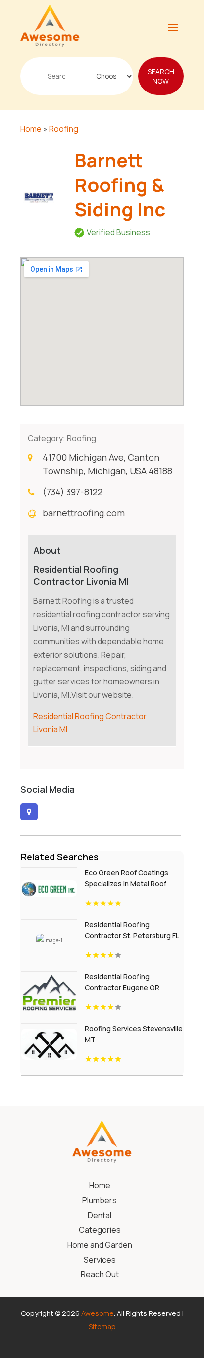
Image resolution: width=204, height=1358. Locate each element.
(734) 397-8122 (72, 492)
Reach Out (100, 1275)
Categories (100, 1230)
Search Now (161, 76)
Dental (99, 1216)
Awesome (97, 1313)
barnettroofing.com (84, 513)
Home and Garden (99, 1245)
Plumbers (99, 1201)
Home (31, 128)
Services (100, 1260)
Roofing (63, 128)
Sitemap (102, 1326)
